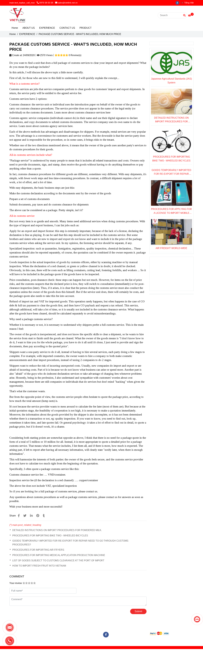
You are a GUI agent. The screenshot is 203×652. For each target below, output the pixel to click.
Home (15, 28)
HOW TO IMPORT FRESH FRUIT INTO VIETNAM (39, 565)
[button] (188, 3)
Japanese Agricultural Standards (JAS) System (171, 80)
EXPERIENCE (47, 28)
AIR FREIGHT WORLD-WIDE (171, 248)
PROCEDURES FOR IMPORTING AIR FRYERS (38, 550)
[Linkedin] (31, 515)
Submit (138, 611)
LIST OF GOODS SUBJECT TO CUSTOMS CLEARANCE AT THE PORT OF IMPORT (58, 560)
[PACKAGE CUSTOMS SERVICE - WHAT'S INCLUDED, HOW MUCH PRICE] (17, 15)
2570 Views (46, 55)
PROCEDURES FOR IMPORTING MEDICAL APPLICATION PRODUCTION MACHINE (58, 555)
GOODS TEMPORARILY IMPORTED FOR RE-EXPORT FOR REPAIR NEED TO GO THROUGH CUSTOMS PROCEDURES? (70, 542)
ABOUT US (28, 28)
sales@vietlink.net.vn (68, 2)
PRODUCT (86, 28)
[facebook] (178, 2)
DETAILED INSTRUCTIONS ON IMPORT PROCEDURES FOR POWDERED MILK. (57, 530)
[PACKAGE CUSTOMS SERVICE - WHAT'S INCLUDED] (18, 515)
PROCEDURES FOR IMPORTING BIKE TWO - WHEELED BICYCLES (50, 535)
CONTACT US (67, 28)
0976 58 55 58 (46, 2)
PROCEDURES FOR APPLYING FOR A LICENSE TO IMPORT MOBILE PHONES (171, 211)
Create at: (16, 55)
